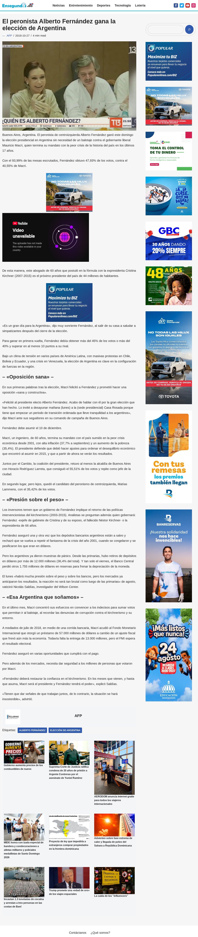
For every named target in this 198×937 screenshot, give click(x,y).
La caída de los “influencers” (111, 895)
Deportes (103, 5)
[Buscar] (189, 29)
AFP (9, 35)
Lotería (140, 5)
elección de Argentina (65, 730)
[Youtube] (187, 5)
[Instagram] (193, 5)
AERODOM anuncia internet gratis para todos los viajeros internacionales (114, 800)
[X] (182, 5)
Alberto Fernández (32, 730)
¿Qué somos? (100, 932)
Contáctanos (77, 932)
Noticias (59, 5)
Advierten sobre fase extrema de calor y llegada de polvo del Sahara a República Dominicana (113, 842)
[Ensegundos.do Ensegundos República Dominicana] (17, 5)
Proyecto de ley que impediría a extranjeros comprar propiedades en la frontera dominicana (68, 845)
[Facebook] (176, 5)
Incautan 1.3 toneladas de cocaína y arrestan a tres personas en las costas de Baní (24, 903)
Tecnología (123, 5)
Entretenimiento (81, 5)
